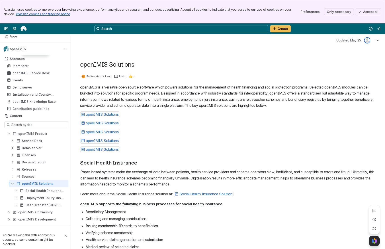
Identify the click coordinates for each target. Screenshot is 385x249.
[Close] (65, 235)
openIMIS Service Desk (31, 73)
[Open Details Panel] (374, 219)
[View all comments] (374, 210)
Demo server (36, 87)
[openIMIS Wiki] (23, 28)
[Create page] (374, 228)
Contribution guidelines (30, 109)
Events (36, 80)
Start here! (36, 66)
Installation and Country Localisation (31, 95)
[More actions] (65, 49)
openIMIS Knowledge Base (34, 101)
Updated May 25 (348, 40)
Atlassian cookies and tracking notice (43, 14)
